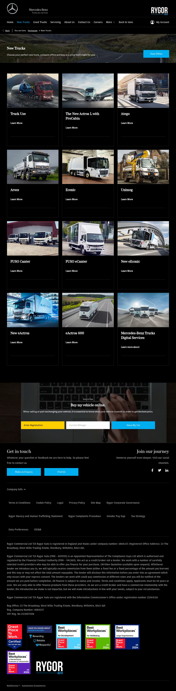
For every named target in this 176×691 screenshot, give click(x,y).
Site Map (96, 502)
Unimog (127, 189)
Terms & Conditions (19, 502)
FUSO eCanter (76, 261)
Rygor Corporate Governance (123, 502)
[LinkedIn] (166, 470)
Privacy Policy (77, 502)
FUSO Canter (20, 261)
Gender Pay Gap (116, 516)
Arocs (14, 189)
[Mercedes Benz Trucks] (29, 8)
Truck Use (18, 113)
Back (7, 30)
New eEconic (130, 261)
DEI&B (37, 529)
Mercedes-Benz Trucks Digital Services (138, 335)
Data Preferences (18, 529)
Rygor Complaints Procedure (84, 516)
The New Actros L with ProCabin (82, 116)
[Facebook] (152, 470)
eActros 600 (75, 333)
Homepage (32, 30)
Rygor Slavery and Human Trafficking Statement (36, 516)
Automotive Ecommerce (34, 685)
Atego (125, 113)
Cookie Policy (43, 502)
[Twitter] (159, 470)
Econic (70, 189)
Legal (60, 502)
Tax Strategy (138, 516)
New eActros (19, 333)
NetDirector (13, 685)
